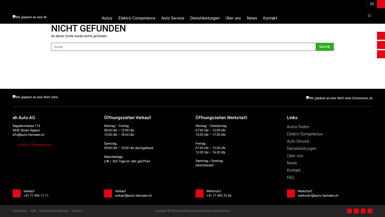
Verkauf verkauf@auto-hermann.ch (133, 193)
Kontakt (270, 18)
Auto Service (172, 18)
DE (372, 4)
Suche (324, 47)
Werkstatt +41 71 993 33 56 (218, 193)
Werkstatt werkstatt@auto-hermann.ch (318, 193)
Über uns (233, 18)
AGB (33, 210)
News (252, 18)
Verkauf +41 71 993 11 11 (36, 193)
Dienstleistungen (205, 18)
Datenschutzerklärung (53, 210)
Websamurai (222, 210)
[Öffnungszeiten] (381, 36)
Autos (107, 18)
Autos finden (298, 126)
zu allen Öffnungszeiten (34, 145)
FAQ (290, 177)
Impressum (20, 210)
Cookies (77, 210)
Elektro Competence (136, 18)
